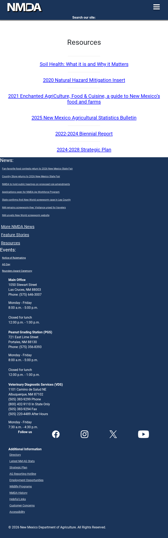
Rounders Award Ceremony (17, 270)
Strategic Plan (18, 467)
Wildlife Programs (20, 486)
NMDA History (18, 493)
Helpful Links (17, 499)
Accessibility (17, 512)
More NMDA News (17, 226)
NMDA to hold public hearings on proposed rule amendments (36, 184)
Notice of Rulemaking (14, 257)
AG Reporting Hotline (22, 474)
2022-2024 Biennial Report (84, 133)
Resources (10, 242)
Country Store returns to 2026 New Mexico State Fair (31, 176)
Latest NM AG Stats (22, 461)
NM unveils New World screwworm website (25, 215)
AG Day (6, 264)
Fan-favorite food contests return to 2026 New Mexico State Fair (37, 168)
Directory (15, 455)
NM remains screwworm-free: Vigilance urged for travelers (34, 207)
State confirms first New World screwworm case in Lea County (36, 199)
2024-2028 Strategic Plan (84, 149)
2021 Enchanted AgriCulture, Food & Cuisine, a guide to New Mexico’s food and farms (84, 99)
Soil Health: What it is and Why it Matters (84, 64)
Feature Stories (15, 234)
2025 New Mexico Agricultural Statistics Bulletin (84, 117)
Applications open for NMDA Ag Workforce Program (31, 191)
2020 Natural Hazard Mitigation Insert (84, 80)
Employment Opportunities (26, 480)
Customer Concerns (22, 505)
